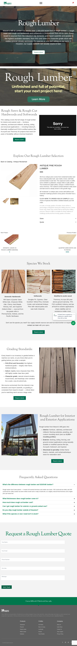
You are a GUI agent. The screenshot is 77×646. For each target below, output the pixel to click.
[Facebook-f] (62, 642)
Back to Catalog (7, 162)
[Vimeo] (65, 642)
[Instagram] (71, 642)
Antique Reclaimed (20, 162)
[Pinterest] (68, 642)
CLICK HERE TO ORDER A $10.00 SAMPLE (54, 198)
